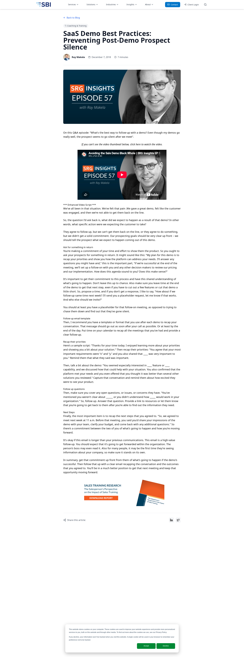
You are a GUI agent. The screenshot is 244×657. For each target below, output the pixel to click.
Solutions (91, 4)
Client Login (193, 4)
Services (72, 4)
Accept (146, 646)
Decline (166, 646)
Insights (130, 4)
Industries (111, 4)
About (148, 4)
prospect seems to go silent (98, 136)
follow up (90, 401)
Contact (174, 4)
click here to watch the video (146, 144)
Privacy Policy (161, 632)
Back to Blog (73, 17)
